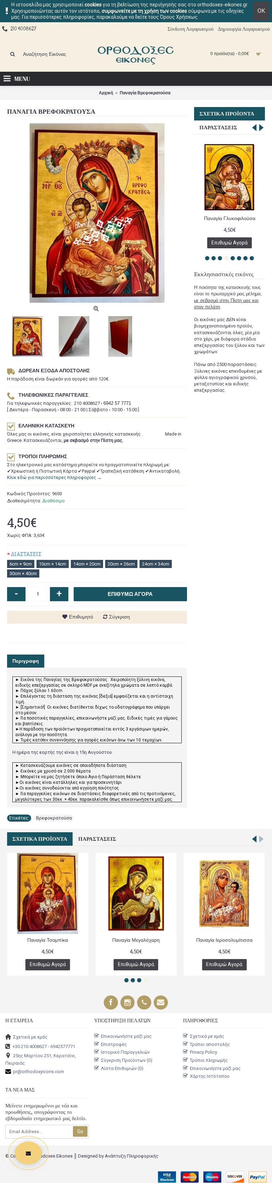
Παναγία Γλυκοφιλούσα (229, 218)
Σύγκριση (119, 617)
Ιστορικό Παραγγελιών (125, 1052)
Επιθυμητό (81, 617)
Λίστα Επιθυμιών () (122, 1068)
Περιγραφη (25, 661)
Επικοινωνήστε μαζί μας (126, 1036)
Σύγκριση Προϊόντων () (126, 1060)
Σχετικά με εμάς (30, 1037)
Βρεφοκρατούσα (54, 818)
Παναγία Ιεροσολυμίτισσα (224, 940)
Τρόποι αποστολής (210, 1044)
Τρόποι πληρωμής (209, 1060)
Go (80, 1131)
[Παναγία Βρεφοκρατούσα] (97, 213)
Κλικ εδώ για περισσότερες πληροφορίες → (54, 477)
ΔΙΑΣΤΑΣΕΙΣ (26, 554)
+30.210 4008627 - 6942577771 (43, 1046)
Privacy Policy (203, 1052)
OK (261, 10)
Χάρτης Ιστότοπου (210, 1076)
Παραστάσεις (218, 127)
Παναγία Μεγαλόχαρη (136, 940)
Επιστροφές (114, 1044)
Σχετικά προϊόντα (226, 114)
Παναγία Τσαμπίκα (47, 940)
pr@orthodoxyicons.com (38, 1071)
